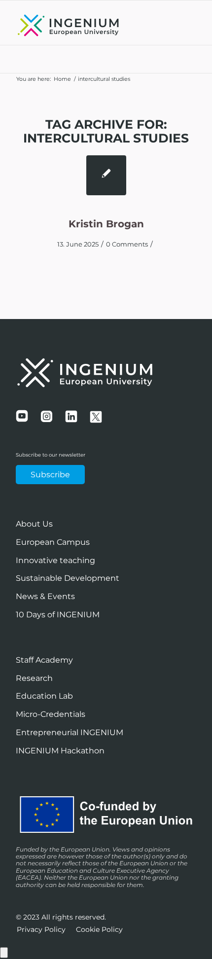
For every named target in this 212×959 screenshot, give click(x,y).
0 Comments (127, 244)
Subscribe (50, 474)
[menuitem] (41, 929)
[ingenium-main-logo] (88, 25)
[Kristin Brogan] (106, 175)
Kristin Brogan (106, 224)
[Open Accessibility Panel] (4, 952)
